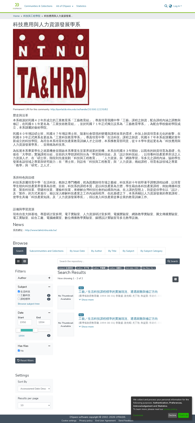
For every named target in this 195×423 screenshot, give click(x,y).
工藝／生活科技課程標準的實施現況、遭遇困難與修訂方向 (118, 292)
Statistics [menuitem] (81, 6)
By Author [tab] (96, 251)
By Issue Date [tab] (77, 251)
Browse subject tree (29, 304)
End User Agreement (105, 420)
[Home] (17, 6)
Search (174, 261)
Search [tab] (19, 251)
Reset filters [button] (27, 360)
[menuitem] (64, 6)
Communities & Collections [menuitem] (38, 6)
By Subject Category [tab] (151, 251)
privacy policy (170, 409)
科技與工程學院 (31, 16)
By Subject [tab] (128, 251)
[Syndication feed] (175, 279)
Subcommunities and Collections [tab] (47, 251)
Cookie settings (69, 420)
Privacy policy (85, 420)
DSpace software (79, 417)
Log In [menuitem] (176, 6)
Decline (172, 415)
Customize (138, 415)
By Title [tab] (112, 251)
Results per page (28, 398)
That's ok (183, 415)
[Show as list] (18, 261)
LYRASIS (120, 417)
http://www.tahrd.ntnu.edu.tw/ (41, 230)
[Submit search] (166, 6)
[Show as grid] (24, 261)
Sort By (22, 381)
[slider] (18, 330)
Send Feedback (126, 420)
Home (16, 16)
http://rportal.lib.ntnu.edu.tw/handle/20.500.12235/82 (79, 109)
